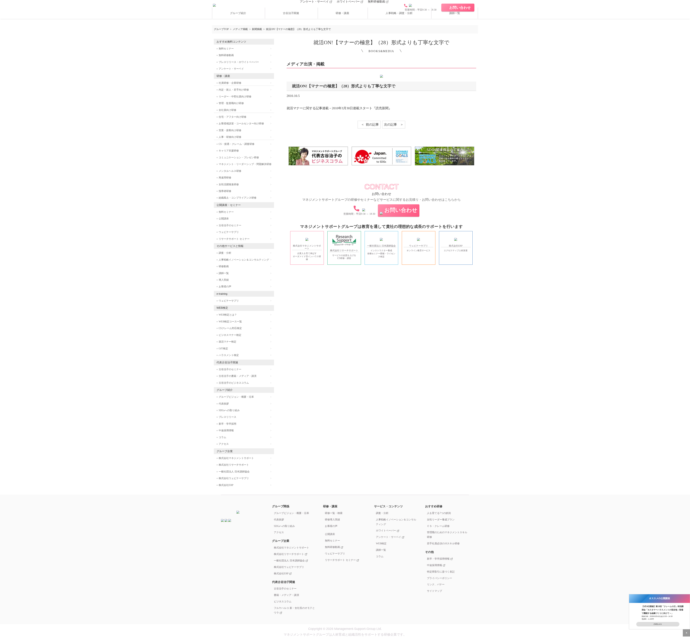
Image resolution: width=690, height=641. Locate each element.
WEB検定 (381, 543)
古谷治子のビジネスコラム (234, 383)
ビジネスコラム (282, 601)
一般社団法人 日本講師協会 (234, 471)
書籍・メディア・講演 (286, 595)
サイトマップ (434, 590)
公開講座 (224, 218)
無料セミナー (226, 48)
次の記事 (390, 124)
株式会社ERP (226, 485)
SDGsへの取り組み (229, 410)
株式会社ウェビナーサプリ (234, 478)
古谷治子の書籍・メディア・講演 (237, 376)
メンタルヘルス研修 (230, 171)
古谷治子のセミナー (230, 225)
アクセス (224, 444)
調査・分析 (225, 253)
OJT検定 (223, 348)
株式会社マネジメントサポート (236, 458)
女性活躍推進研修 (229, 184)
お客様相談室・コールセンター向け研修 (241, 123)
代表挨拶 (224, 403)
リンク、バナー (436, 584)
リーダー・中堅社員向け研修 (235, 96)
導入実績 (224, 280)
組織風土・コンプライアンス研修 (237, 197)
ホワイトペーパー (348, 1)
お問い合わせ (400, 210)
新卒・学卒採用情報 (438, 558)
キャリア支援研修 (229, 150)
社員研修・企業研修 (230, 83)
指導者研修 (225, 191)
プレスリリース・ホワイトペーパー (239, 62)
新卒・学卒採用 (227, 423)
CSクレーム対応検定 (230, 328)
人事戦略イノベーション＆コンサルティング (244, 259)
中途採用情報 (226, 430)
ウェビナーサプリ (229, 232)
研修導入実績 (332, 519)
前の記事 (372, 124)
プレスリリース (227, 417)
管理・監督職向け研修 (231, 103)
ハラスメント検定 (229, 355)
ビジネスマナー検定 (230, 335)
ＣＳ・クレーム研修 (438, 526)
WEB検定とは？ (228, 314)
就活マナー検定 (227, 341)
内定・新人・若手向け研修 (234, 89)
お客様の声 (225, 286)
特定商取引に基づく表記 (441, 571)
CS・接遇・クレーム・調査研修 (236, 144)
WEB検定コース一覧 (230, 321)
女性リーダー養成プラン (441, 519)
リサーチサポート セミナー (234, 239)
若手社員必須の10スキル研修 (443, 543)
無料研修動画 (377, 1)
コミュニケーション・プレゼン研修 (239, 157)
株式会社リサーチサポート (234, 464)
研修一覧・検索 (333, 513)
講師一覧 (454, 13)
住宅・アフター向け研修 (232, 117)
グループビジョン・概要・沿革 (236, 397)
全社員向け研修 (227, 110)
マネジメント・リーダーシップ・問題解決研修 (245, 164)
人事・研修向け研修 (230, 137)
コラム (222, 437)
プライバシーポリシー (439, 578)
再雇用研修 (225, 177)
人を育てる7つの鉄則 (439, 513)
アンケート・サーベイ (314, 1)
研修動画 (224, 266)
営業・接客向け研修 (230, 130)
